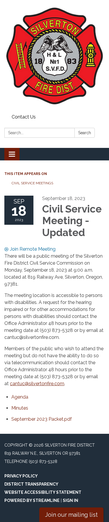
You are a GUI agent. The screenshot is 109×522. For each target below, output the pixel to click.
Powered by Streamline (32, 500)
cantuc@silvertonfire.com (37, 383)
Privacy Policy (21, 476)
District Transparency (31, 484)
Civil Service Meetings (32, 183)
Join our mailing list (71, 514)
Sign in (70, 500)
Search (84, 132)
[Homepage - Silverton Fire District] (54, 56)
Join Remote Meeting (33, 249)
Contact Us (24, 117)
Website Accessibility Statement (42, 492)
